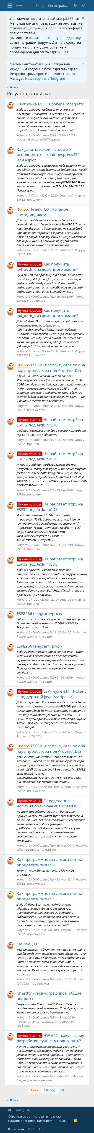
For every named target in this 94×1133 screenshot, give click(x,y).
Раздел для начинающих (34, 636)
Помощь (63, 1121)
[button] (10, 5)
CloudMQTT (27, 944)
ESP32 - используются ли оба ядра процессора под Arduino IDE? (51, 367)
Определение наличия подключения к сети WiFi (49, 803)
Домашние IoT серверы (44, 139)
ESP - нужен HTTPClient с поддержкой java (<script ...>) (51, 694)
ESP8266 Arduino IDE (31, 301)
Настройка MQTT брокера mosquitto (50, 104)
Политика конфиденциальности (31, 1121)
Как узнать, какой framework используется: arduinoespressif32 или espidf (48, 155)
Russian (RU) (20, 1110)
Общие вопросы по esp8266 (36, 849)
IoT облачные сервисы (33, 983)
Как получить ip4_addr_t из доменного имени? (47, 266)
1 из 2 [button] (34, 1090)
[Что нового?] (75, 5)
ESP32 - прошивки (29, 199)
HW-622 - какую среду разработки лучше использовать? (50, 1038)
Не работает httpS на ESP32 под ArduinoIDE (50, 422)
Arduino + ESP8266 (29, 736)
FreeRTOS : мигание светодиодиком (43, 212)
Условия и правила (47, 1116)
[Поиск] (84, 5)
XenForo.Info (36, 1129)
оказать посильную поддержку (55, 37)
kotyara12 (23, 135)
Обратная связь (19, 1116)
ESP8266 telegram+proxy (39, 613)
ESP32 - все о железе (31, 410)
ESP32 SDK (24, 254)
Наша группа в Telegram (45, 78)
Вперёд (49, 1090)
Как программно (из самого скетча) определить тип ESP (50, 862)
